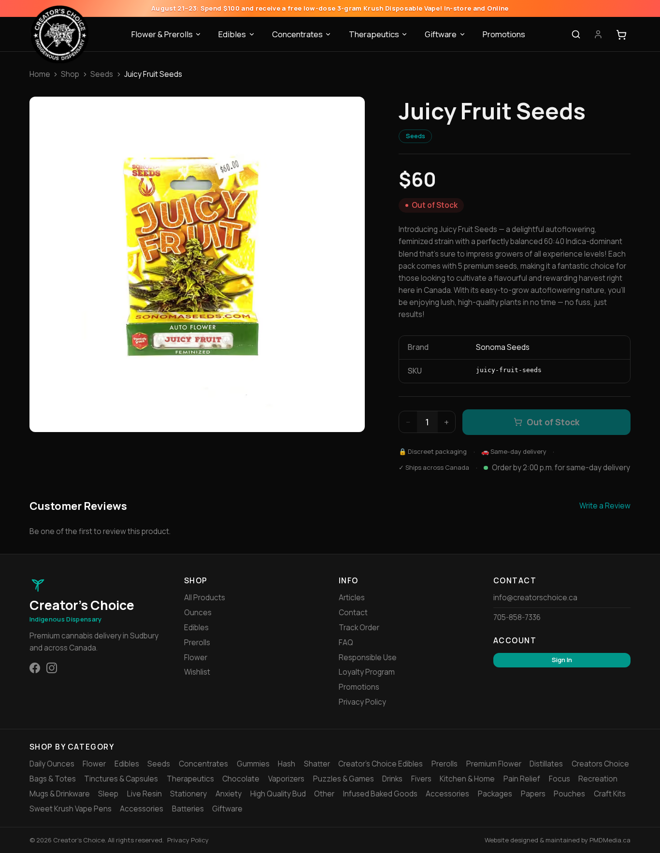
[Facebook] (34, 668)
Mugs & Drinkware (59, 794)
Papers (533, 794)
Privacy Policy (362, 702)
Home (39, 74)
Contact (353, 612)
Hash (286, 764)
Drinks (392, 779)
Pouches (569, 794)
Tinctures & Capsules (121, 779)
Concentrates (297, 34)
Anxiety (228, 794)
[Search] (576, 35)
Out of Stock (553, 422)
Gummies (253, 764)
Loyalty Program (367, 672)
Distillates (546, 764)
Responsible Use (368, 657)
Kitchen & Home (467, 779)
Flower (195, 657)
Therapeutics (374, 34)
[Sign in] (598, 35)
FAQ (346, 642)
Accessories (447, 794)
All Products (204, 598)
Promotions (504, 34)
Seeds (101, 74)
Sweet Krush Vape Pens (70, 809)
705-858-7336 (517, 617)
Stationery (188, 794)
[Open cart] (621, 34)
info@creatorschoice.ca (535, 598)
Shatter (317, 764)
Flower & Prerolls (162, 34)
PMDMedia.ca (610, 840)
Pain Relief (521, 779)
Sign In (562, 659)
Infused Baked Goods (380, 794)
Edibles (232, 34)
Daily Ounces (51, 764)
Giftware (441, 34)
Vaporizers (286, 779)
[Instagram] (51, 668)
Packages (495, 794)
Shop (70, 74)
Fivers (421, 779)
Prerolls (197, 642)
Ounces (198, 612)
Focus (559, 779)
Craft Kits (610, 794)
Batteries (188, 809)
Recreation (597, 779)
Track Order (359, 627)
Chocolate (240, 779)
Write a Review (605, 506)
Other (324, 794)
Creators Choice (600, 764)
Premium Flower (493, 764)
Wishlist (197, 672)
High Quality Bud (278, 794)
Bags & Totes (52, 779)
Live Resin (144, 794)
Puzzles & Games (343, 779)
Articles (352, 598)
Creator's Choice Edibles (380, 764)
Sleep (108, 794)
